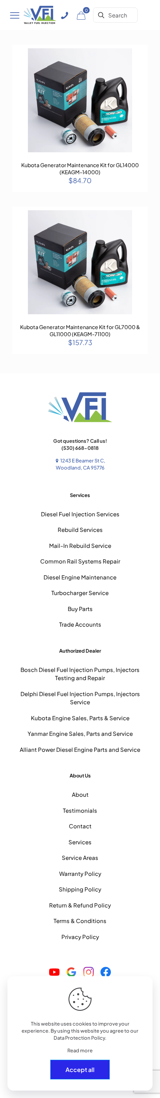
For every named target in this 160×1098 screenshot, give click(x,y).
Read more (80, 1050)
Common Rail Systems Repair (80, 561)
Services (80, 841)
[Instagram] (88, 973)
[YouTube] (54, 973)
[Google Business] (71, 973)
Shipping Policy (80, 889)
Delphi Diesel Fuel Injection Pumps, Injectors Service (80, 698)
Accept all (80, 1069)
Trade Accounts (80, 624)
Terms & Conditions (80, 920)
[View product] (139, 64)
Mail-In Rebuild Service (80, 545)
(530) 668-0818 (80, 448)
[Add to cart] (139, 53)
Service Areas (80, 857)
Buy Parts (80, 608)
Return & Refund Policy (80, 905)
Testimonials (80, 810)
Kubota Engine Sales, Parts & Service (80, 717)
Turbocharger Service (80, 592)
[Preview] (139, 74)
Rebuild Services (80, 529)
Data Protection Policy (79, 1038)
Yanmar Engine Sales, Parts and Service (80, 733)
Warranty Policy (80, 873)
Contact (80, 825)
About (80, 794)
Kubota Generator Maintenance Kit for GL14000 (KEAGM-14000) (80, 168)
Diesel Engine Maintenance (80, 577)
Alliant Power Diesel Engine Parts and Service (80, 749)
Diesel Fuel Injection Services (80, 513)
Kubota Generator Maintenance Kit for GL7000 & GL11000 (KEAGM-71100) (80, 330)
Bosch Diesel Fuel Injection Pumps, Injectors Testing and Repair (80, 674)
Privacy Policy (80, 936)
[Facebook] (105, 973)
